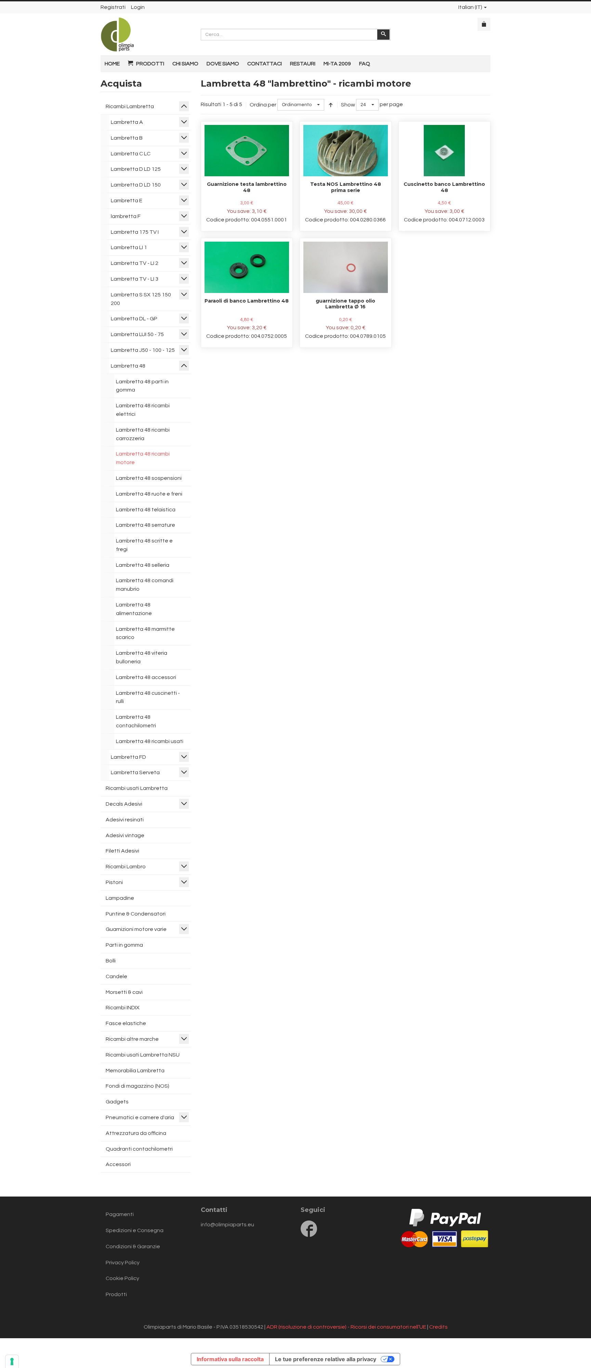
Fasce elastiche (126, 1023)
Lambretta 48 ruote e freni (149, 494)
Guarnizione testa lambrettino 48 (247, 187)
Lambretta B (127, 138)
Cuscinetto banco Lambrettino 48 (444, 187)
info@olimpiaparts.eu (227, 1224)
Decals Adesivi (124, 804)
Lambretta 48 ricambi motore (143, 458)
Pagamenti (120, 1214)
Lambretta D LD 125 (136, 169)
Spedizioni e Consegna (134, 1230)
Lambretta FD (128, 757)
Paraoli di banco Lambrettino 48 (247, 301)
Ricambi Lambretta (130, 106)
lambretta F (126, 216)
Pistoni (114, 882)
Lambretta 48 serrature (145, 525)
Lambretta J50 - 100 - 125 (143, 350)
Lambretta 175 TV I (135, 232)
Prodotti (116, 1294)
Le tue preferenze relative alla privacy (325, 1359)
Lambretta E (126, 200)
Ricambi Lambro (126, 866)
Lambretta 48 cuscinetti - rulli (148, 697)
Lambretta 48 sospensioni (149, 478)
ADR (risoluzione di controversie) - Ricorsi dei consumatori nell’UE (346, 1327)
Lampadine (120, 898)
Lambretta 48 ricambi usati (149, 741)
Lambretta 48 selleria (142, 565)
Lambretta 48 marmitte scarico (145, 633)
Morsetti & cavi (124, 992)
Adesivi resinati (125, 819)
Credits (438, 1327)
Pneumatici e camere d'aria (140, 1117)
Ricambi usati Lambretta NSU (143, 1055)
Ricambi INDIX (123, 1007)
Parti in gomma (124, 945)
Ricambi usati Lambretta (137, 788)
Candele (116, 976)
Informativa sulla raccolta (230, 1359)
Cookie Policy (122, 1278)
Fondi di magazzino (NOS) (137, 1086)
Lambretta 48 (128, 366)
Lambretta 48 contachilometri (136, 721)
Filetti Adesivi (122, 851)
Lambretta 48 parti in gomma (142, 386)
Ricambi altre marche (132, 1039)
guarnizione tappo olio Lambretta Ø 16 (345, 304)
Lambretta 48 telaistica (145, 509)
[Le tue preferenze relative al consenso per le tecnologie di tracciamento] (11, 1361)
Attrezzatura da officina (136, 1133)
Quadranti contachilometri (139, 1149)
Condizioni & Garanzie (133, 1246)
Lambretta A (127, 122)
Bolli (111, 960)
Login (138, 7)
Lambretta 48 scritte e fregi (144, 545)
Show (348, 104)
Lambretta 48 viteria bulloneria (141, 657)
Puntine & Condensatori (136, 914)
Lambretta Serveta (135, 772)
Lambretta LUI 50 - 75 (137, 334)
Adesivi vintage (125, 835)
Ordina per (263, 104)
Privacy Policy (123, 1262)
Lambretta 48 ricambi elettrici (143, 410)
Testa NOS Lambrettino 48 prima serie (345, 187)
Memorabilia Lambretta (135, 1070)
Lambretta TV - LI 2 (134, 263)
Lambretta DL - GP (134, 318)
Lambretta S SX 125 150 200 (141, 299)
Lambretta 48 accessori (146, 677)
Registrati (113, 7)
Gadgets (117, 1101)
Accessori (118, 1164)
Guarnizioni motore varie (136, 929)
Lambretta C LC (130, 153)
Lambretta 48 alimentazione (134, 609)
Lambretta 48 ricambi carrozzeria (143, 434)
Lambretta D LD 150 (136, 185)
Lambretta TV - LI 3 (134, 279)
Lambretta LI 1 (129, 247)
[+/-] (330, 104)
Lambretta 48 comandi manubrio (144, 585)
